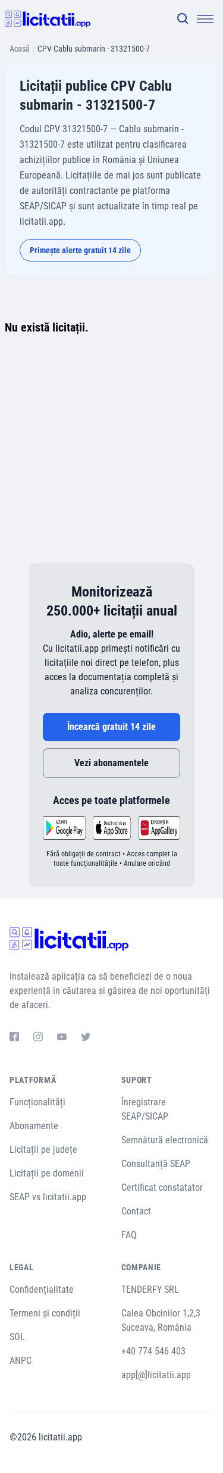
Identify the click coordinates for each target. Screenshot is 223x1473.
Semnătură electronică (164, 1140)
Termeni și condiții (45, 1313)
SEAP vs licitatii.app (48, 1197)
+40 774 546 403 (153, 1351)
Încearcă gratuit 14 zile (111, 726)
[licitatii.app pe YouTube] (62, 1038)
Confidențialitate (42, 1289)
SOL (17, 1337)
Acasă (20, 48)
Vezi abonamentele (111, 763)
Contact (136, 1211)
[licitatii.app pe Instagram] (38, 1038)
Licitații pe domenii (47, 1173)
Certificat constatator (162, 1187)
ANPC (21, 1360)
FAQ (129, 1235)
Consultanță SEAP (155, 1163)
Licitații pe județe (43, 1149)
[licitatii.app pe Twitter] (85, 1038)
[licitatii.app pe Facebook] (14, 1038)
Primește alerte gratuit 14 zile (80, 250)
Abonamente (34, 1125)
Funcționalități (37, 1102)
